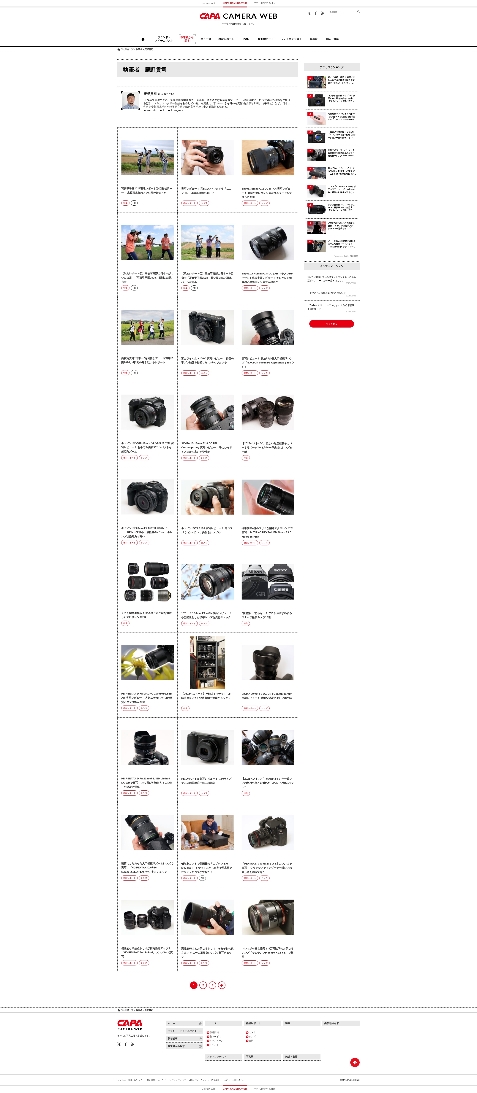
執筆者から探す (176, 1046)
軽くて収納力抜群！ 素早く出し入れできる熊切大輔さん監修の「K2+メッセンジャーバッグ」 (341, 80)
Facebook (316, 13)
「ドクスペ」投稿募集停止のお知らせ (326, 293)
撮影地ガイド (331, 1023)
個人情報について (155, 1080)
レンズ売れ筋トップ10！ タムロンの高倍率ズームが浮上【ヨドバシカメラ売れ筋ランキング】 (341, 208)
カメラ (204, 203)
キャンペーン (216, 1040)
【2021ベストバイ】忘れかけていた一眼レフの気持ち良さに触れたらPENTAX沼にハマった (268, 783)
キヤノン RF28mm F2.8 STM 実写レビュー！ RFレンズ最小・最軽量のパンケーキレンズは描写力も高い (147, 532)
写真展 (249, 1056)
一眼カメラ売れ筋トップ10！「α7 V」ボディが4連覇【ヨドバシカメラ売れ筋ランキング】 (342, 135)
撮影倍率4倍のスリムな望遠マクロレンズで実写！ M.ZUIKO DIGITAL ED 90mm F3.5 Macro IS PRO (267, 532)
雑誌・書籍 (291, 1056)
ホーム (118, 49)
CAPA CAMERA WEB (235, 3)
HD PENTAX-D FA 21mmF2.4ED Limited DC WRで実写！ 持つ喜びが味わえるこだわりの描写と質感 (147, 782)
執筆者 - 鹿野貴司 (144, 49)
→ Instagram (175, 110)
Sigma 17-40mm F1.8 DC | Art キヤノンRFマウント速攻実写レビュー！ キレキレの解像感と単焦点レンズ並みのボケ (267, 277)
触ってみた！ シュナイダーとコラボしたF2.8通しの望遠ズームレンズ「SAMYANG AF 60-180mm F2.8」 (341, 171)
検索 (358, 11)
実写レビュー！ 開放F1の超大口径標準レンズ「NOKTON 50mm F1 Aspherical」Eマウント (268, 362)
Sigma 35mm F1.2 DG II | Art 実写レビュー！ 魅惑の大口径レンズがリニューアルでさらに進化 (267, 192)
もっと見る (331, 324)
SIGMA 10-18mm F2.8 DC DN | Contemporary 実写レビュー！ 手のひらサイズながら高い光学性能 (206, 447)
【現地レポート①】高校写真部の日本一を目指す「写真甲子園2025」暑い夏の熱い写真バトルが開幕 (207, 277)
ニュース (212, 1023)
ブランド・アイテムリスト (182, 1031)
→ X (162, 110)
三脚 (251, 1040)
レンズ (264, 203)
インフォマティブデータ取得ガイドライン (187, 1080)
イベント (214, 1044)
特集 (125, 203)
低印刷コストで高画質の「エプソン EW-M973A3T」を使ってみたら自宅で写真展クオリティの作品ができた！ (206, 867)
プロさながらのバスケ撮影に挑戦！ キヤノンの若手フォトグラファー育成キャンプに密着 (341, 226)
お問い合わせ (238, 1080)
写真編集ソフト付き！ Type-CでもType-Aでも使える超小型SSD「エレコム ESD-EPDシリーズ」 (342, 116)
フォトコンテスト (216, 1056)
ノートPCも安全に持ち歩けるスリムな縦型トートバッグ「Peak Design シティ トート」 (341, 244)
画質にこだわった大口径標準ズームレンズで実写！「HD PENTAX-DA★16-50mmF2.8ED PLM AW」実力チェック (147, 867)
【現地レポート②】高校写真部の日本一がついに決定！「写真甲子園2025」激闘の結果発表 (147, 277)
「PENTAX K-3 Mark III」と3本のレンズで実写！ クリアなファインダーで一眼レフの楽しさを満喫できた (267, 867)
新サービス (215, 1036)
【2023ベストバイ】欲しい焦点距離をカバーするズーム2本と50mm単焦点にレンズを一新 (267, 447)
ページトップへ (355, 1062)
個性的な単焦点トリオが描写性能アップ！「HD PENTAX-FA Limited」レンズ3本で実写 (147, 952)
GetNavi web (208, 3)
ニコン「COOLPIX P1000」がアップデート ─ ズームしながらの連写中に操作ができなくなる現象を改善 (342, 189)
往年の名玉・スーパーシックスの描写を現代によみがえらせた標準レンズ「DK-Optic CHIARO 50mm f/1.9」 (341, 153)
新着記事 (173, 1038)
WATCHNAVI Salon (264, 3)
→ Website (149, 110)
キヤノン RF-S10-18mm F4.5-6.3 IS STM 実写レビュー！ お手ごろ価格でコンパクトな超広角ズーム (147, 447)
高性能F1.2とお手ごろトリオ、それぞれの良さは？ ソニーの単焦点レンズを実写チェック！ (207, 952)
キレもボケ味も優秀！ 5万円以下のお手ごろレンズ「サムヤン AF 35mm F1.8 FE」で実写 (267, 952)
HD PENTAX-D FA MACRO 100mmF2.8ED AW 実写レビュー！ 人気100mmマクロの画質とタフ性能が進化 (146, 697)
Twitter (309, 13)
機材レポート (189, 203)
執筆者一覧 (128, 49)
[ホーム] (143, 39)
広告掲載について (219, 1080)
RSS (322, 13)
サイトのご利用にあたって (129, 1080)
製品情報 (214, 1032)
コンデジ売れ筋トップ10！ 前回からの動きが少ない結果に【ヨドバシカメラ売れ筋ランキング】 (341, 98)
